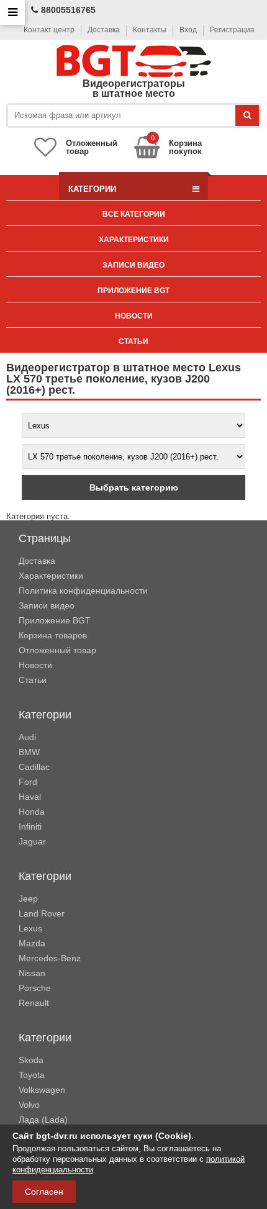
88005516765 (68, 10)
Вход (188, 29)
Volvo (29, 1104)
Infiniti (30, 826)
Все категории (133, 214)
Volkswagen (42, 1089)
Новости (134, 316)
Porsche (35, 988)
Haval (30, 796)
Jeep (28, 898)
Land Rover (42, 913)
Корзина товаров (53, 635)
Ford (28, 781)
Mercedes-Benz (50, 958)
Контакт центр (49, 29)
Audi (27, 737)
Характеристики (134, 239)
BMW (29, 752)
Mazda (32, 943)
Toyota (32, 1075)
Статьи (133, 341)
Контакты (149, 29)
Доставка (104, 29)
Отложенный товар (57, 650)
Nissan (32, 973)
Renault (34, 1002)
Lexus (30, 928)
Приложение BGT (133, 290)
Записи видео (133, 265)
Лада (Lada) (43, 1119)
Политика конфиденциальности (83, 590)
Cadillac (34, 767)
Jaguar (32, 841)
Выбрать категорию (133, 487)
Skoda (31, 1060)
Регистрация (232, 29)
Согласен (44, 1192)
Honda (32, 811)
